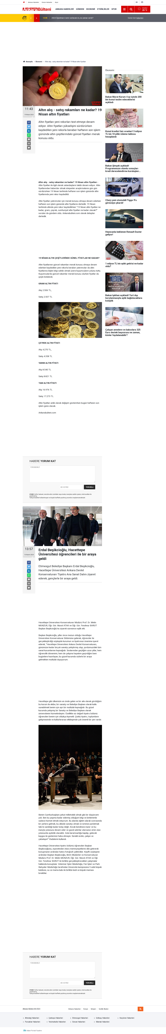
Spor (114, 9)
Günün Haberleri (47, 2)
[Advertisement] (83, 41)
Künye (85, 1009)
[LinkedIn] (29, 131)
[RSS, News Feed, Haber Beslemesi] (140, 1009)
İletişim (93, 1009)
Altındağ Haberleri (32, 1018)
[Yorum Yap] (29, 148)
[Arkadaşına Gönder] (29, 139)
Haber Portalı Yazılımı (34, 1031)
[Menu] (124, 9)
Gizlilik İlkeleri (103, 1009)
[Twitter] (29, 127)
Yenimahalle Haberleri (57, 1022)
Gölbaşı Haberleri (103, 1018)
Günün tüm (135, 18)
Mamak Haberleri (102, 1022)
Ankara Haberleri (33, 2)
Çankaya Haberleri (56, 1018)
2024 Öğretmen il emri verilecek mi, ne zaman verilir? (72, 18)
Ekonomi (90, 9)
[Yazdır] (29, 143)
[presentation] (31, 18)
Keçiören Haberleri (127, 1018)
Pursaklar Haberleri (32, 1022)
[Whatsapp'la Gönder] (29, 135)
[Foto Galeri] (142, 2)
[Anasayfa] (24, 2)
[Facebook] (29, 122)
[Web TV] (136, 2)
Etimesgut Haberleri (80, 1018)
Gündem (80, 9)
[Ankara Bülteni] (37, 9)
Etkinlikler (103, 9)
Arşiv (56, 2)
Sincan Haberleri (78, 1022)
